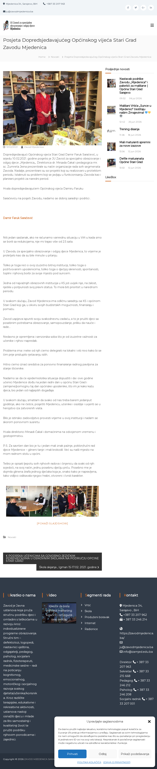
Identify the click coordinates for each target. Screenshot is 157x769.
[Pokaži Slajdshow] (52, 523)
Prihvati (72, 754)
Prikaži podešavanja (135, 754)
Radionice (91, 629)
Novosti (55, 56)
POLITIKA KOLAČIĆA (89, 762)
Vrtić (88, 605)
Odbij (102, 754)
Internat (90, 623)
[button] (149, 721)
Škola (88, 611)
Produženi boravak (97, 617)
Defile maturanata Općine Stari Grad (131, 160)
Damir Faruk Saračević (18, 218)
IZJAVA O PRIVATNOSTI (116, 762)
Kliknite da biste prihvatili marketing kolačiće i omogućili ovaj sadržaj (59, 612)
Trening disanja (129, 129)
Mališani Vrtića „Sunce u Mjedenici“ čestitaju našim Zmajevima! (135, 109)
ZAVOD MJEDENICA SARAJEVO (42, 759)
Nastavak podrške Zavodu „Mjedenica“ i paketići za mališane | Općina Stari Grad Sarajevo (133, 85)
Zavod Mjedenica (34, 146)
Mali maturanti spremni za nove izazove (134, 143)
